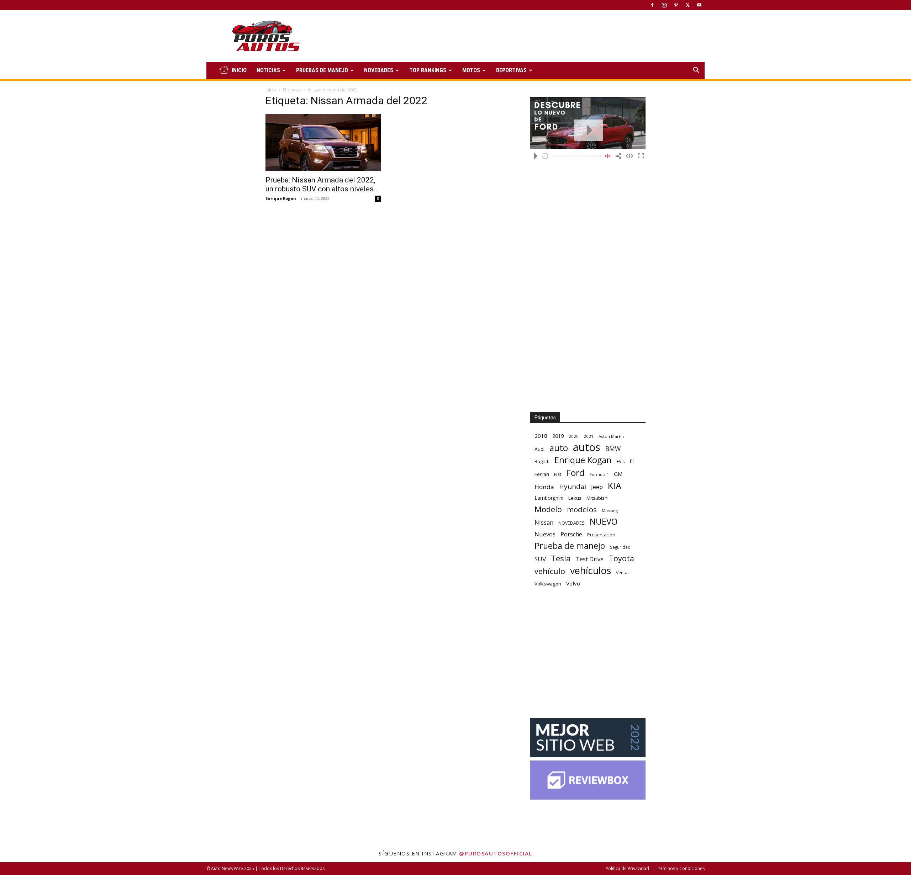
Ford (575, 472)
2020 (574, 436)
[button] (696, 71)
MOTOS (471, 70)
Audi (539, 449)
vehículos (590, 570)
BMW (613, 448)
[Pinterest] (675, 5)
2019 (558, 436)
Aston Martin (611, 436)
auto (558, 447)
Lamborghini (549, 497)
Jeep (597, 486)
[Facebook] (652, 5)
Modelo (548, 509)
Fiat (557, 474)
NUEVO (603, 521)
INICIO (239, 70)
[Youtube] (699, 5)
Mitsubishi (597, 498)
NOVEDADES (378, 70)
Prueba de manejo (570, 546)
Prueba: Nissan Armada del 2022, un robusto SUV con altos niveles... (322, 184)
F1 (632, 461)
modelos (582, 509)
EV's (621, 461)
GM (618, 473)
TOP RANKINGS (427, 70)
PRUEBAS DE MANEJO (322, 70)
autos (586, 447)
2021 (589, 436)
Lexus (574, 498)
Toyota (621, 558)
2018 (541, 435)
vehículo (550, 571)
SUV (540, 559)
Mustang (610, 510)
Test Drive (590, 559)
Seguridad (620, 547)
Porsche (571, 534)
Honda (544, 486)
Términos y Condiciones (680, 868)
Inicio (270, 90)
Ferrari (542, 474)
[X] (687, 5)
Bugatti (542, 461)
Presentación (601, 535)
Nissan (544, 522)
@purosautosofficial (495, 853)
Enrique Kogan (280, 198)
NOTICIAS (268, 70)
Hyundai (572, 486)
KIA (614, 485)
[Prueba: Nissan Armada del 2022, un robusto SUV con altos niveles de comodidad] (323, 142)
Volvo (573, 583)
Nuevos (545, 534)
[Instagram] (664, 5)
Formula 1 (599, 474)
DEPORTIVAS (511, 70)
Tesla (561, 558)
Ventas (623, 572)
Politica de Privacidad (627, 868)
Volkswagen (548, 583)
